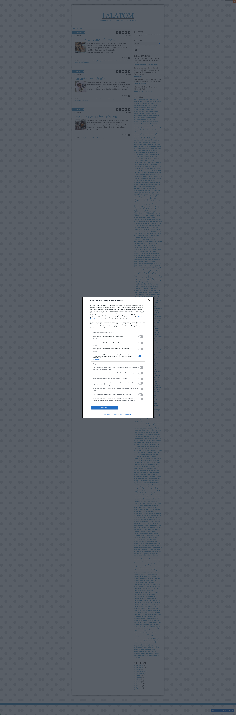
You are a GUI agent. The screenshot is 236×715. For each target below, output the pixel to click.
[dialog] (118, 357)
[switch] (140, 336)
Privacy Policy (128, 414)
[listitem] (118, 333)
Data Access (118, 414)
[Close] (150, 301)
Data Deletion (108, 414)
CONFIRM (104, 408)
